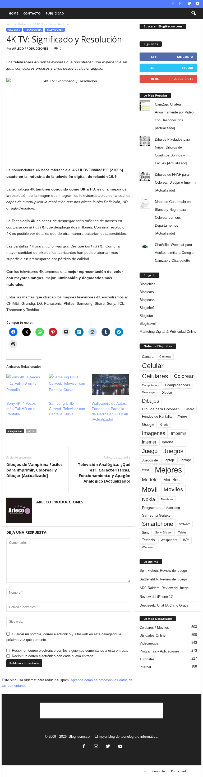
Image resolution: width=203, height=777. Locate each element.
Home (13, 13)
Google (148, 424)
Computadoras (177, 385)
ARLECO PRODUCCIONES (30, 48)
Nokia (148, 499)
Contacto (31, 13)
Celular (153, 366)
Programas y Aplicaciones (159, 651)
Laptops (185, 460)
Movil (150, 489)
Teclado (148, 540)
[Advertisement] (101, 710)
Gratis (164, 424)
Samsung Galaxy (156, 515)
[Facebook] (173, 4)
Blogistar (146, 316)
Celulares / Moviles (154, 628)
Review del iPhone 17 (156, 597)
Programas (151, 508)
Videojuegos (149, 643)
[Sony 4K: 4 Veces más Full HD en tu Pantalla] (25, 384)
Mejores (168, 469)
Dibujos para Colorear (160, 409)
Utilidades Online (152, 635)
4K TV (31, 431)
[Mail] (181, 4)
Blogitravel (148, 324)
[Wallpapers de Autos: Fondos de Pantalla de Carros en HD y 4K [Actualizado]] (110, 384)
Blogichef (147, 308)
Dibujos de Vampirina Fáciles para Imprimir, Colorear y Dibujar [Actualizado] (34, 470)
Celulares (155, 376)
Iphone (167, 442)
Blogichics (147, 284)
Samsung (173, 507)
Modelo (150, 479)
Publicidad (55, 13)
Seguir (187, 68)
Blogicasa (147, 300)
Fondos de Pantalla (157, 416)
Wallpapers (169, 540)
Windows (148, 547)
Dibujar (167, 392)
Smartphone (157, 524)
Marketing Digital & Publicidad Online (168, 331)
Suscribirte (183, 79)
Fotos (182, 416)
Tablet (182, 532)
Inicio (9, 24)
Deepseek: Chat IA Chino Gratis (164, 605)
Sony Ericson (163, 532)
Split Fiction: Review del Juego (163, 571)
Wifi (186, 540)
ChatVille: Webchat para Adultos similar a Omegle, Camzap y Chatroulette (175, 253)
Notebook (167, 499)
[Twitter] (189, 4)
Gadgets (23, 24)
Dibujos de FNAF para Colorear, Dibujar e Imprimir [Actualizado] (175, 182)
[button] (193, 13)
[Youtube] (197, 4)
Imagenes (153, 433)
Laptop (169, 460)
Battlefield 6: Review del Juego (163, 579)
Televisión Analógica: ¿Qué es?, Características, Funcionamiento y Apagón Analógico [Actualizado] (104, 473)
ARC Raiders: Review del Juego (164, 588)
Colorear (183, 376)
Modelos (171, 480)
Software (184, 524)
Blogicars (147, 292)
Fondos (189, 409)
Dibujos (150, 401)
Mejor (145, 469)
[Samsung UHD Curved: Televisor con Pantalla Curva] (67, 384)
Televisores (55, 29)
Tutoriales (147, 659)
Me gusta (185, 57)
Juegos (173, 451)
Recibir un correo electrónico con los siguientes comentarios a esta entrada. (70, 650)
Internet (149, 442)
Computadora (150, 385)
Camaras (165, 356)
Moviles (173, 489)
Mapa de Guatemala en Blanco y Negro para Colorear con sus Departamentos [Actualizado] (173, 217)
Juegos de (150, 460)
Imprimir (178, 433)
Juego (150, 451)
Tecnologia (33, 29)
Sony (145, 533)
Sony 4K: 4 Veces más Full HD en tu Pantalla (21, 408)
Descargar (149, 392)
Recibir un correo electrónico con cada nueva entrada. (53, 656)
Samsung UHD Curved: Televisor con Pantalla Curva (67, 408)
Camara (148, 357)
